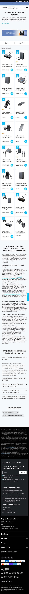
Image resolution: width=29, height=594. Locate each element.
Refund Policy (12, 587)
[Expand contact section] (27, 547)
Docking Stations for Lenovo (10, 412)
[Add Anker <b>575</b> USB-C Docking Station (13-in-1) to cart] (12, 93)
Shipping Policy (4, 587)
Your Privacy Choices (6, 589)
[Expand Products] (27, 534)
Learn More (5, 23)
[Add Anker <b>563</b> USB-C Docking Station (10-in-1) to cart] (25, 141)
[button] (14, 358)
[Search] (21, 7)
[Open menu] (27, 7)
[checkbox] (3, 475)
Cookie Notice (21, 589)
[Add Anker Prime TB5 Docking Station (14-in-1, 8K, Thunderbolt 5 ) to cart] (25, 93)
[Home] (10, 7)
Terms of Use (15, 476)
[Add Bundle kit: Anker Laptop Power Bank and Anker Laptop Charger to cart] (12, 141)
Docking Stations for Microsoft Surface (13, 415)
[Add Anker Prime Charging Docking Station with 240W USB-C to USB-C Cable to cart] (25, 165)
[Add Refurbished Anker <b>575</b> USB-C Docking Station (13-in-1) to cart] (25, 189)
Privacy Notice (8, 477)
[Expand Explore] (27, 538)
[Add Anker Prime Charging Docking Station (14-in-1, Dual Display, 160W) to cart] (25, 70)
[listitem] (2, 557)
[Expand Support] (27, 543)
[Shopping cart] (24, 7)
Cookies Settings (5, 590)
